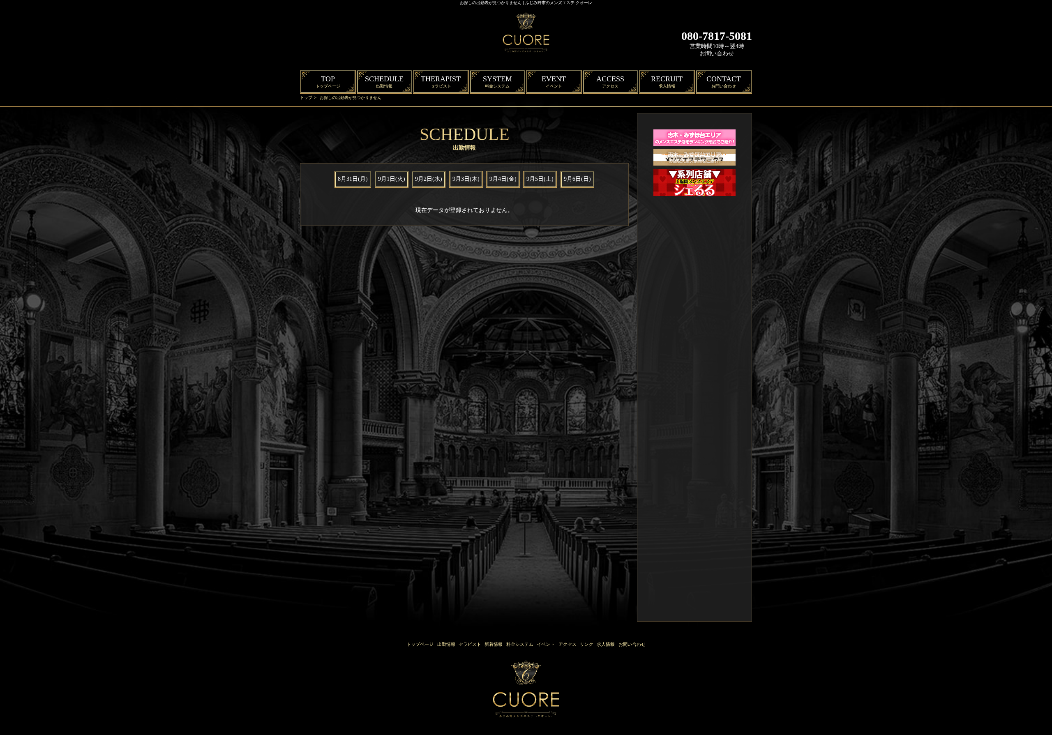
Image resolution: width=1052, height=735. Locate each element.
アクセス (567, 644)
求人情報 (606, 644)
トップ (306, 97)
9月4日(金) (503, 179)
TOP (328, 81)
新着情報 (493, 644)
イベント (546, 644)
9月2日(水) (428, 179)
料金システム (519, 644)
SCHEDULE (384, 81)
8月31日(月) (353, 179)
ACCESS (610, 81)
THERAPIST (441, 81)
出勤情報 (446, 644)
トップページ (420, 644)
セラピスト (470, 644)
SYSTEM (497, 81)
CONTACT (723, 81)
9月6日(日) (577, 179)
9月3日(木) (466, 179)
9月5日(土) (540, 179)
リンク (586, 644)
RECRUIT (667, 81)
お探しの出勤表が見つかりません (350, 97)
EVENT (554, 81)
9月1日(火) (391, 179)
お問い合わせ (716, 54)
